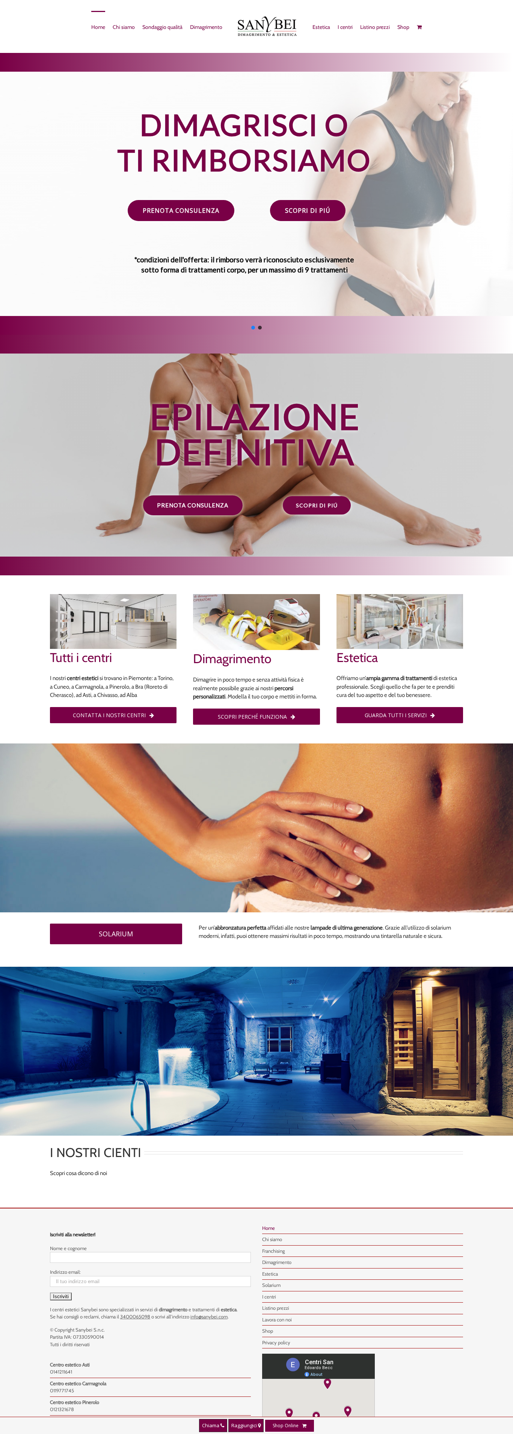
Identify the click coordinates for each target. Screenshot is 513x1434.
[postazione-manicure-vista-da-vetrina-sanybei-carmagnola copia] (399, 598)
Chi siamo (272, 1239)
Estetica (270, 1274)
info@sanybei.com (209, 1317)
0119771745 (62, 1390)
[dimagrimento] (256, 598)
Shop (267, 1331)
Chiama (211, 1425)
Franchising (273, 1251)
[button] (244, 220)
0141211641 (61, 1372)
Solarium (271, 1285)
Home (268, 1228)
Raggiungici (244, 1425)
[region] (256, 194)
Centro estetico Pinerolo (74, 1402)
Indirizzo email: (65, 1272)
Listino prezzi (275, 1308)
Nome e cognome (68, 1248)
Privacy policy (276, 1342)
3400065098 (135, 1317)
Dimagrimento (276, 1262)
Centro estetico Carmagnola (78, 1383)
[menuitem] (94, 26)
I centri (269, 1297)
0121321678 (62, 1409)
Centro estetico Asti (70, 1365)
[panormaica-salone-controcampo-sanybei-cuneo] (113, 598)
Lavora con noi (277, 1320)
